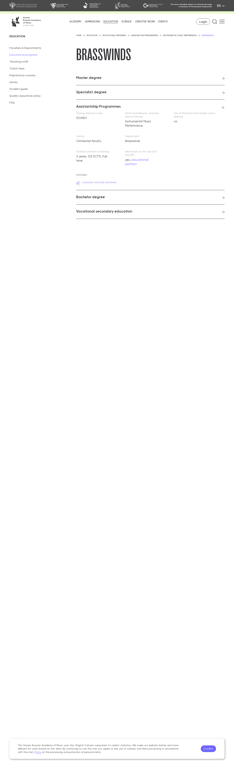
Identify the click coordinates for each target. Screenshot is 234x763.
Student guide (18, 89)
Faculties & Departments (25, 48)
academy (76, 21)
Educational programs (23, 54)
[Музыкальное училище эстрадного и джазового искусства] (96, 5)
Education (92, 35)
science (126, 21)
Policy (38, 752)
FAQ (12, 102)
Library (13, 82)
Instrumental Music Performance (180, 35)
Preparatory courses (22, 75)
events (163, 21)
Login (203, 21)
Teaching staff (18, 61)
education (110, 21)
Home (79, 35)
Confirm (208, 748)
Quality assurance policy (25, 95)
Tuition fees (16, 68)
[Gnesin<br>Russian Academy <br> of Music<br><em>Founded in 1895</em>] (25, 21)
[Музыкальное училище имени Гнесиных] (64, 5)
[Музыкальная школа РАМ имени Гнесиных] (126, 5)
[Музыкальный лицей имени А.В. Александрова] (154, 5)
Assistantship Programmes (144, 35)
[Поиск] (215, 22)
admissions (92, 21)
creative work (145, 21)
